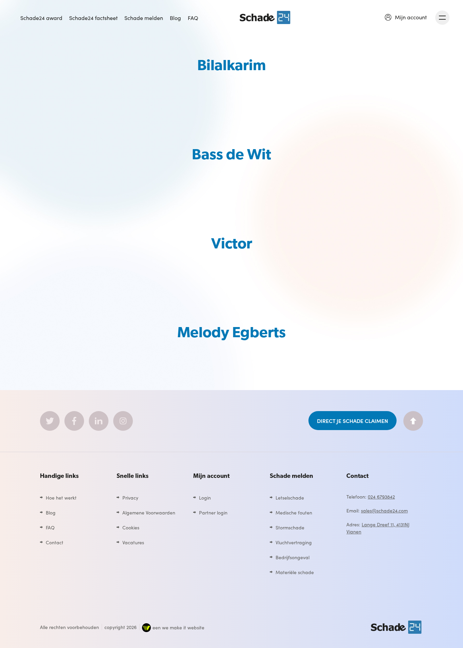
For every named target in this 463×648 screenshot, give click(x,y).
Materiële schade (295, 572)
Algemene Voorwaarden (148, 512)
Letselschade (290, 497)
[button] (406, 17)
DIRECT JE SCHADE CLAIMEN (352, 420)
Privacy (130, 497)
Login (205, 497)
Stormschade (290, 527)
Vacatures (133, 542)
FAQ (193, 17)
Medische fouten (294, 512)
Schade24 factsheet (93, 17)
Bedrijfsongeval (292, 557)
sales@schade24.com (384, 510)
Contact (54, 542)
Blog (175, 17)
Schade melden (143, 17)
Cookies (130, 527)
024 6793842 (381, 496)
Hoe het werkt (61, 497)
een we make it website (178, 627)
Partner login (213, 512)
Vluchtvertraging (294, 542)
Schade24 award (41, 17)
